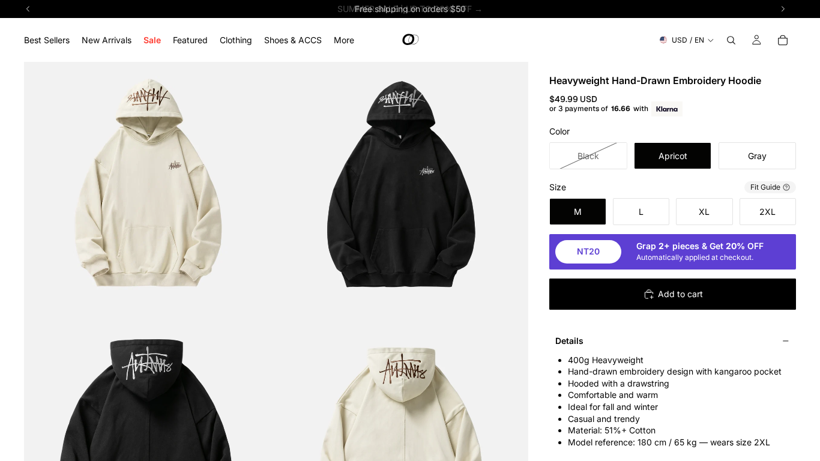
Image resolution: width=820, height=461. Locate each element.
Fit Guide (765, 186)
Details (569, 341)
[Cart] (783, 40)
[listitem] (344, 39)
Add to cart (680, 294)
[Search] (731, 40)
